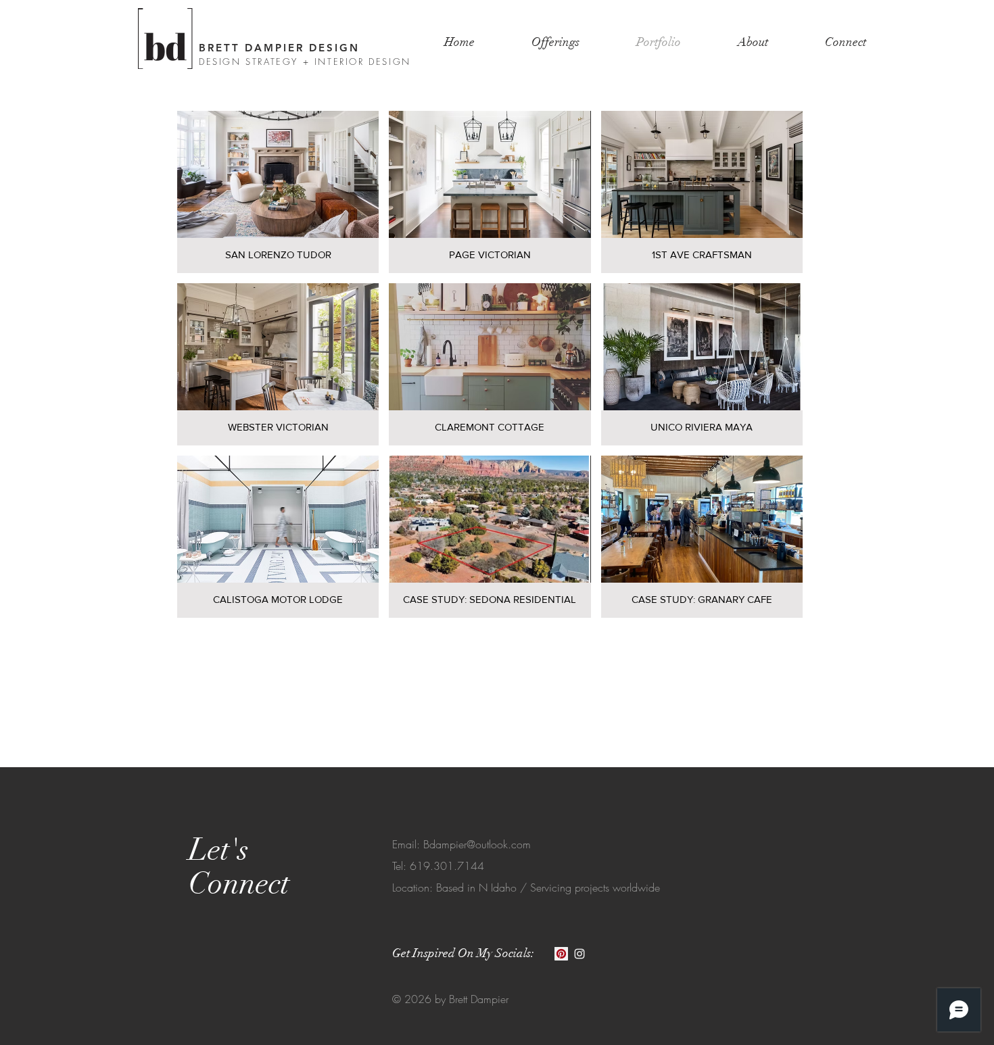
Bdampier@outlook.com (477, 844)
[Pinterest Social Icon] (561, 954)
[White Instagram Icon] (579, 954)
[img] (702, 192)
